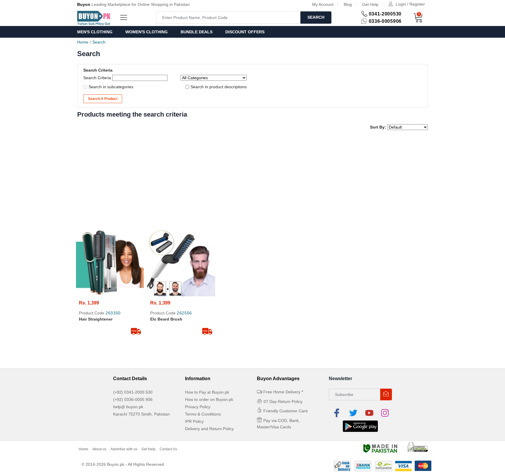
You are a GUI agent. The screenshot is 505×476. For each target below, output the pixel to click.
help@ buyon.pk (128, 406)
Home (82, 42)
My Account (322, 4)
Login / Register (410, 4)
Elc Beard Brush (166, 319)
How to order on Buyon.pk (209, 399)
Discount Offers (244, 32)
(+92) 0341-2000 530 (133, 392)
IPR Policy (194, 421)
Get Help (370, 4)
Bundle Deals (196, 32)
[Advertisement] (252, 180)
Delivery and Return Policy (209, 428)
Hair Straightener (96, 319)
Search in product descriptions (219, 86)
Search (315, 17)
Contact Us (168, 449)
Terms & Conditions (203, 414)
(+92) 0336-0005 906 (133, 399)
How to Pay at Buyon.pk (207, 392)
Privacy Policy (197, 406)
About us (99, 449)
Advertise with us (123, 449)
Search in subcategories (111, 86)
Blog (348, 4)
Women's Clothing (146, 32)
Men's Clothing (95, 32)
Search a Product (102, 99)
